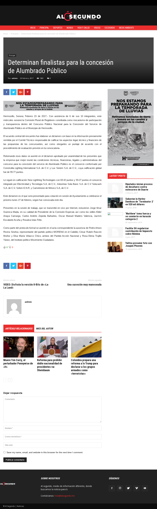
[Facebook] (112, 488)
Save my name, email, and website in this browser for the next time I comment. (45, 452)
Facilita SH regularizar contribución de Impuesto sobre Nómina (138, 231)
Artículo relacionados (18, 328)
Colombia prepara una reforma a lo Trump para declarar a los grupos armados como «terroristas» (84, 366)
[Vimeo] (137, 488)
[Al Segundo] (78, 15)
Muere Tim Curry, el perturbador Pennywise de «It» (18, 363)
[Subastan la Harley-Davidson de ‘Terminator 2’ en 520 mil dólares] (115, 203)
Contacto (58, 3)
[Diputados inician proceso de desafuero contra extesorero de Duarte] (115, 188)
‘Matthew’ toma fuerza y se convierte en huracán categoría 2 (138, 216)
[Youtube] (145, 488)
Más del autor (44, 328)
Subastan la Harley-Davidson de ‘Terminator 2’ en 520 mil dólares (139, 201)
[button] (151, 3)
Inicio (32, 28)
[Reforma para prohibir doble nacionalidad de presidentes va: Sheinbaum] (52, 346)
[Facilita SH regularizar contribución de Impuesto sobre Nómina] (115, 232)
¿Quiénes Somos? (73, 3)
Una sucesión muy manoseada (84, 284)
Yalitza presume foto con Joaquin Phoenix (138, 244)
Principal (44, 28)
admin (15, 78)
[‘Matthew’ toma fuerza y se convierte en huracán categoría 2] (115, 217)
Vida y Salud (83, 28)
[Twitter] (128, 488)
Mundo (70, 28)
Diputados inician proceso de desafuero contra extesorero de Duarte (139, 187)
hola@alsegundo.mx (65, 495)
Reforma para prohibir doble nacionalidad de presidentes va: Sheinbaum (49, 365)
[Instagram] (120, 488)
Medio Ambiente (126, 28)
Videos (97, 28)
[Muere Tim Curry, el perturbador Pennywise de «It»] (18, 346)
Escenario (110, 28)
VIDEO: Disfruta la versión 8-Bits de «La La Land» (25, 286)
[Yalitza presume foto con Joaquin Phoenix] (115, 247)
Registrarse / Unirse (42, 3)
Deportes (57, 28)
